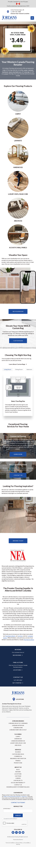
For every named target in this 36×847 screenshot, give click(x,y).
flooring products (10, 636)
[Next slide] (34, 39)
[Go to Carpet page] (18, 103)
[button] (20, 13)
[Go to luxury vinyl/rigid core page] (18, 183)
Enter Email (7, 808)
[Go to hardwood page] (18, 156)
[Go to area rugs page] (18, 210)
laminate (30, 70)
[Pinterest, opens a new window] (20, 832)
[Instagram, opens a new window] (16, 832)
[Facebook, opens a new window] (13, 832)
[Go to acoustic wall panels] (18, 236)
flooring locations (29, 639)
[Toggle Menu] (32, 18)
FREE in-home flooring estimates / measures (15, 796)
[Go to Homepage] (18, 693)
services (20, 636)
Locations (17, 670)
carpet (26, 70)
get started (17, 683)
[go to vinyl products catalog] (18, 40)
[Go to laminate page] (18, 130)
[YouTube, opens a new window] (23, 832)
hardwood (5, 72)
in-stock (5, 74)
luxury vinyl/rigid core (15, 72)
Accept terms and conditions (10, 818)
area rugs (27, 72)
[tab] (7, 369)
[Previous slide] (1, 39)
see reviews (17, 655)
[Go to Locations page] (18, 699)
